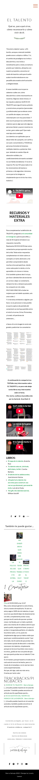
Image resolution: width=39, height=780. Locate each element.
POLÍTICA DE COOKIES (19, 733)
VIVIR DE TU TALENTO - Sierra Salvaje (19, 685)
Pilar (5, 603)
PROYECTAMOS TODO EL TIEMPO (26, 573)
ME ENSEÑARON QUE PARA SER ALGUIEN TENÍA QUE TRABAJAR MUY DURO (20, 560)
